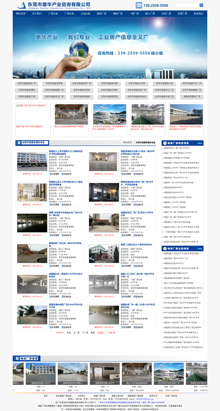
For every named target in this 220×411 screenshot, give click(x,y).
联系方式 (153, 396)
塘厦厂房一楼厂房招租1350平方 (178, 153)
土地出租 (85, 13)
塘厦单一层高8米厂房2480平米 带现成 (180, 322)
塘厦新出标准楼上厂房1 (191, 383)
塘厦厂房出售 (99, 396)
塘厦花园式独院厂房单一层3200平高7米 (181, 337)
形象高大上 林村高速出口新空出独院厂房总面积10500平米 (186, 127)
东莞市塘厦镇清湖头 (136, 96)
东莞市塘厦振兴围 (109, 83)
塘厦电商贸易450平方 (173, 187)
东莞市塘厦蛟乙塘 (26, 96)
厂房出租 (53, 13)
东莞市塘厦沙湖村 (109, 90)
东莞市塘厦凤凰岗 (81, 96)
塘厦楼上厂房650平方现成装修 (177, 222)
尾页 (93, 333)
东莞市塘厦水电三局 (164, 96)
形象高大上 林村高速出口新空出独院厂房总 (182, 293)
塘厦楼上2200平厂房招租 (175, 202)
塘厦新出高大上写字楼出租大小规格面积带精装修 (65, 183)
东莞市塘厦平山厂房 (191, 83)
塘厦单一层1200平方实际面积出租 (179, 182)
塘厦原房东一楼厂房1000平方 (177, 148)
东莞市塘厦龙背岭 (81, 90)
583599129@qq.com (144, 399)
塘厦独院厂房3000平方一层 (176, 177)
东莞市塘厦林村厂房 (26, 83)
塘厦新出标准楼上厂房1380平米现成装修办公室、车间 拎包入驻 (147, 127)
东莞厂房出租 (171, 396)
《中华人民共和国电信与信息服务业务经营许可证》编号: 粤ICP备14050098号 (131, 402)
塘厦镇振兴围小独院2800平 (176, 273)
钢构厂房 (118, 13)
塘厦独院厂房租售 (135, 396)
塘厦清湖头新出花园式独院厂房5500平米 (181, 317)
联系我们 (198, 13)
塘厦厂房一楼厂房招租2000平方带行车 (180, 212)
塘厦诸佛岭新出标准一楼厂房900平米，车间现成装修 (137, 183)
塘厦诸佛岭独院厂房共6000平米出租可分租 (65, 305)
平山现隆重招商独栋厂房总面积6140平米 (181, 342)
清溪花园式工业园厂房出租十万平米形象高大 (183, 347)
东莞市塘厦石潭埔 (54, 83)
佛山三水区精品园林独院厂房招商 (69, 126)
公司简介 (81, 396)
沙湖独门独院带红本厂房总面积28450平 (181, 298)
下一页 (85, 333)
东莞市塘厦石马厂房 (54, 96)
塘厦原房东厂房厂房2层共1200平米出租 (137, 213)
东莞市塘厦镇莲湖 (109, 96)
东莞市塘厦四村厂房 (81, 83)
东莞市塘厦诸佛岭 (26, 90)
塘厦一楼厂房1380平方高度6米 (29, 126)
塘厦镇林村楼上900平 (31, 383)
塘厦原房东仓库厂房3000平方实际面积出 (181, 173)
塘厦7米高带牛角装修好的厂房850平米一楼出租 (65, 213)
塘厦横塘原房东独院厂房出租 (176, 278)
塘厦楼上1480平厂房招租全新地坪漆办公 (181, 168)
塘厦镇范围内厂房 (191, 96)
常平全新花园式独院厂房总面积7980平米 (181, 313)
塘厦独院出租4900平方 (174, 192)
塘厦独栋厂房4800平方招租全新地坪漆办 (181, 163)
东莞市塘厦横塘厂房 (191, 90)
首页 (69, 333)
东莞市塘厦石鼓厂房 (136, 90)
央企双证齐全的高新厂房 (159, 383)
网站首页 (21, 13)
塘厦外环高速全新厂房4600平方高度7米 (181, 242)
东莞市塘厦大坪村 (136, 83)
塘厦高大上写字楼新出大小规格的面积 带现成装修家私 (65, 152)
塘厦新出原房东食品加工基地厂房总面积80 (182, 327)
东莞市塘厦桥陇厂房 (54, 90)
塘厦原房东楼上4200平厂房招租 (178, 197)
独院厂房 (101, 13)
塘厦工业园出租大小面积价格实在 (136, 244)
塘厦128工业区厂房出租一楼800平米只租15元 (137, 275)
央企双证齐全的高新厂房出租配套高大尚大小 (183, 288)
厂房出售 (69, 13)
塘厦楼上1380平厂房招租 (175, 207)
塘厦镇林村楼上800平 (95, 383)
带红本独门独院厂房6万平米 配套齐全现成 (182, 303)
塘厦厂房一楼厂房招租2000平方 (178, 217)
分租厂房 (166, 13)
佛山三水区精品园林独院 (127, 383)
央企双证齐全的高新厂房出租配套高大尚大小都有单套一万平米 (109, 127)
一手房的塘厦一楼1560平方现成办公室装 (181, 232)
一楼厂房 (134, 13)
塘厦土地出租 (117, 396)
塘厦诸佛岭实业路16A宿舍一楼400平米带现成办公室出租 (138, 152)
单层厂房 (182, 13)
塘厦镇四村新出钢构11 (63, 383)
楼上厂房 (150, 13)
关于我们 (37, 13)
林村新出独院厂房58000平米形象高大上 (181, 332)
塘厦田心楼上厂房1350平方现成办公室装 (181, 227)
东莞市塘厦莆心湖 (164, 83)
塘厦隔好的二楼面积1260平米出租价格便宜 (65, 275)
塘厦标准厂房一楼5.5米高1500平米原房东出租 (138, 305)
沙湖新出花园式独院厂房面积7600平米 (180, 308)
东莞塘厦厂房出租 (63, 396)
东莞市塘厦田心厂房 (164, 90)
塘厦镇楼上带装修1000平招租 (177, 158)
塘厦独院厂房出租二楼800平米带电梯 (65, 244)
